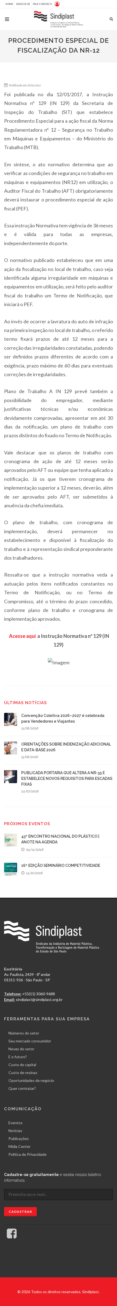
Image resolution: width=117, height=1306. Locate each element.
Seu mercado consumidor (29, 1041)
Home (9, 3)
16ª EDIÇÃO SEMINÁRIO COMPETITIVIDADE (60, 865)
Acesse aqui (22, 636)
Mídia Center (19, 1146)
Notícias (15, 1130)
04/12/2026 (34, 849)
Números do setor (23, 1033)
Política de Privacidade (27, 1154)
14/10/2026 (34, 873)
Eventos (15, 1122)
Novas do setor (21, 1048)
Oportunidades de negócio (31, 1080)
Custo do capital (22, 1064)
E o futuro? (17, 1056)
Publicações (18, 1138)
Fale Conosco (42, 3)
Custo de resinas (22, 1072)
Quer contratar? (22, 1088)
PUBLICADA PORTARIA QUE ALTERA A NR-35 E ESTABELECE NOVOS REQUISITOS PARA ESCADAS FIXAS (66, 778)
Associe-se (23, 3)
